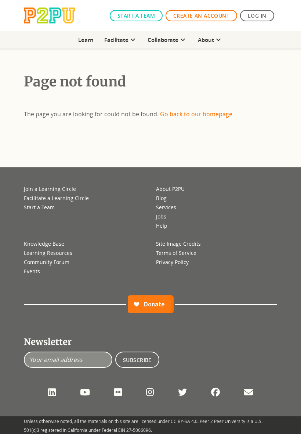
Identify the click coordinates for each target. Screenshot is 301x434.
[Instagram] (150, 392)
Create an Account (201, 15)
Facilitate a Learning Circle (56, 198)
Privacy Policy (172, 262)
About (210, 39)
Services (166, 207)
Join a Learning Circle (50, 188)
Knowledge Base (44, 243)
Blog (161, 198)
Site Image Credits (178, 243)
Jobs (161, 216)
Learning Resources (48, 252)
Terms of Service (176, 252)
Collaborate (167, 39)
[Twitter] (182, 392)
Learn (86, 39)
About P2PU (170, 188)
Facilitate (120, 39)
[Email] (248, 392)
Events (32, 271)
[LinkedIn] (52, 392)
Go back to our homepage (196, 114)
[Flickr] (118, 392)
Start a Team (136, 15)
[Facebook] (215, 392)
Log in (257, 15)
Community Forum (46, 262)
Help (161, 225)
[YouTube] (85, 392)
